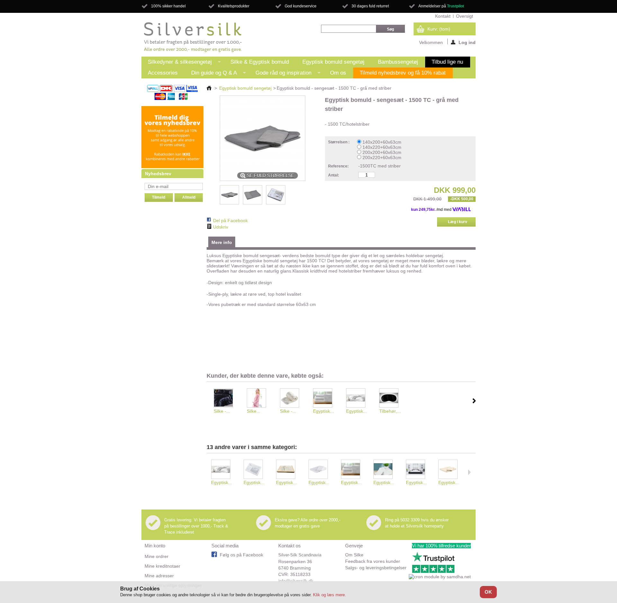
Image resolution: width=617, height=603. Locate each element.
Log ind (467, 42)
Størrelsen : (339, 142)
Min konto (155, 545)
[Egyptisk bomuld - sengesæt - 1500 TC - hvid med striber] (418, 470)
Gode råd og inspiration (280, 74)
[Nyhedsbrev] (172, 166)
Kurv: (438, 29)
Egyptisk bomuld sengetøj (333, 62)
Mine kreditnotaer (162, 566)
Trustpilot (455, 6)
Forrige (208, 401)
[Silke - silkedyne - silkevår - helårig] (292, 398)
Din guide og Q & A (211, 74)
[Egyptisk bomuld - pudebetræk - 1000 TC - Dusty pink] (288, 470)
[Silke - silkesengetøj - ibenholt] (226, 398)
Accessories (163, 73)
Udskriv (220, 227)
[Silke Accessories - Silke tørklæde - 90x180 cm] (259, 398)
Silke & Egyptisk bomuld (259, 62)
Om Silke (354, 554)
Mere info (221, 242)
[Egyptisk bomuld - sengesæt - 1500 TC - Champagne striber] (450, 470)
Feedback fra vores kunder (372, 561)
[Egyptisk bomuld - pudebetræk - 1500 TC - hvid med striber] (358, 398)
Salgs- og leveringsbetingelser (376, 567)
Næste (474, 401)
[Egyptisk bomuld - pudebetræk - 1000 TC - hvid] (256, 470)
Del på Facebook (230, 220)
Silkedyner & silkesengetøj (176, 63)
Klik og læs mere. (329, 594)
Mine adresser (159, 575)
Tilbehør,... (390, 411)
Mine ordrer (156, 556)
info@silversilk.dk (295, 580)
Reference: (338, 166)
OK (488, 592)
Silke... (253, 411)
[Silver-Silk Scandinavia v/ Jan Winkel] (193, 37)
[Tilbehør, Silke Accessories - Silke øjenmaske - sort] (391, 398)
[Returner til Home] (209, 88)
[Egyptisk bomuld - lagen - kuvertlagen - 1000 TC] (325, 398)
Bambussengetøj (398, 62)
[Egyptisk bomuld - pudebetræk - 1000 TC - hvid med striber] (320, 470)
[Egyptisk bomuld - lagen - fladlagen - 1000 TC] (385, 470)
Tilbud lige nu (447, 62)
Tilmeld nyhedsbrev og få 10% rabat (403, 73)
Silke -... (222, 411)
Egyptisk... (323, 411)
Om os (338, 73)
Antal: (333, 175)
